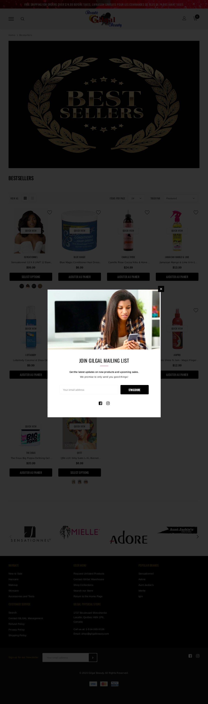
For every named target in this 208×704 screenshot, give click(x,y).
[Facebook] (100, 403)
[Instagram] (108, 403)
